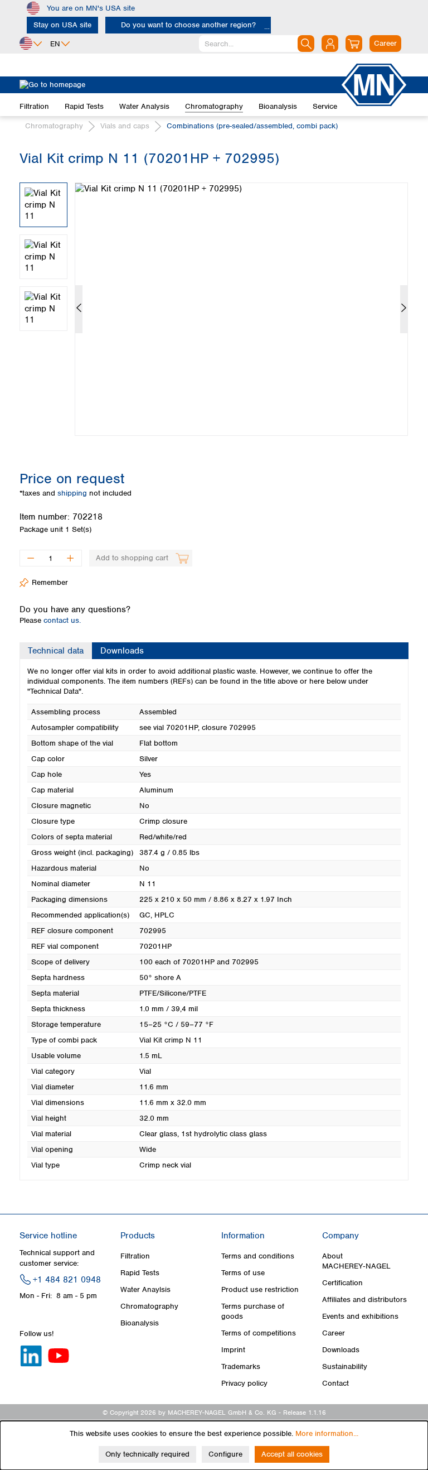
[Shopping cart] (354, 43)
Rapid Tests (139, 1272)
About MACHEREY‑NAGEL (356, 1261)
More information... (326, 1433)
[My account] (330, 43)
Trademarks (240, 1366)
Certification (342, 1283)
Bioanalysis (139, 1323)
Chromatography (149, 1306)
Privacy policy (244, 1383)
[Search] (306, 43)
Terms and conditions (257, 1256)
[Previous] (78, 309)
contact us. (62, 620)
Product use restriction (260, 1289)
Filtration (135, 1256)
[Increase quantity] (70, 558)
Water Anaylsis (145, 1289)
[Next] (403, 309)
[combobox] (256, 43)
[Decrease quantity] (30, 558)
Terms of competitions (258, 1333)
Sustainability (344, 1366)
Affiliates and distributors (364, 1299)
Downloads (340, 1349)
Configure (225, 1454)
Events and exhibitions (360, 1316)
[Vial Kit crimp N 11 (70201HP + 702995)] (241, 309)
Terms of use (243, 1272)
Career (333, 1333)
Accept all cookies (292, 1454)
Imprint (233, 1349)
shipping (73, 493)
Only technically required (147, 1454)
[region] (214, 301)
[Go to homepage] (179, 85)
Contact (335, 1383)
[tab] (56, 650)
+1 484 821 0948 (67, 1279)
